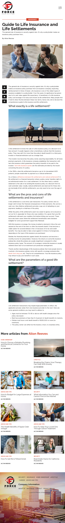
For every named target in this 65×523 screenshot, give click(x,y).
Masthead (30, 488)
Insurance (32, 19)
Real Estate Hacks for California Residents (46, 460)
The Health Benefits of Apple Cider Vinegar (15, 428)
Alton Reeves (24, 333)
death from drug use (15, 253)
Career (22, 480)
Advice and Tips (6, 392)
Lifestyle (37, 359)
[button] (4, 87)
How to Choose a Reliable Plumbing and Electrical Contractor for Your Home (15, 344)
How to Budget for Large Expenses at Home (16, 395)
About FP (21, 488)
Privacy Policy (49, 488)
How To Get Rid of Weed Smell (13, 459)
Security (37, 392)
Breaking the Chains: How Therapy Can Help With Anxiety (47, 363)
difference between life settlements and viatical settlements (38, 177)
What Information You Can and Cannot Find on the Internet (46, 395)
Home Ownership (6, 339)
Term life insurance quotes (23, 165)
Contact (39, 488)
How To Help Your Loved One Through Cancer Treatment (46, 428)
